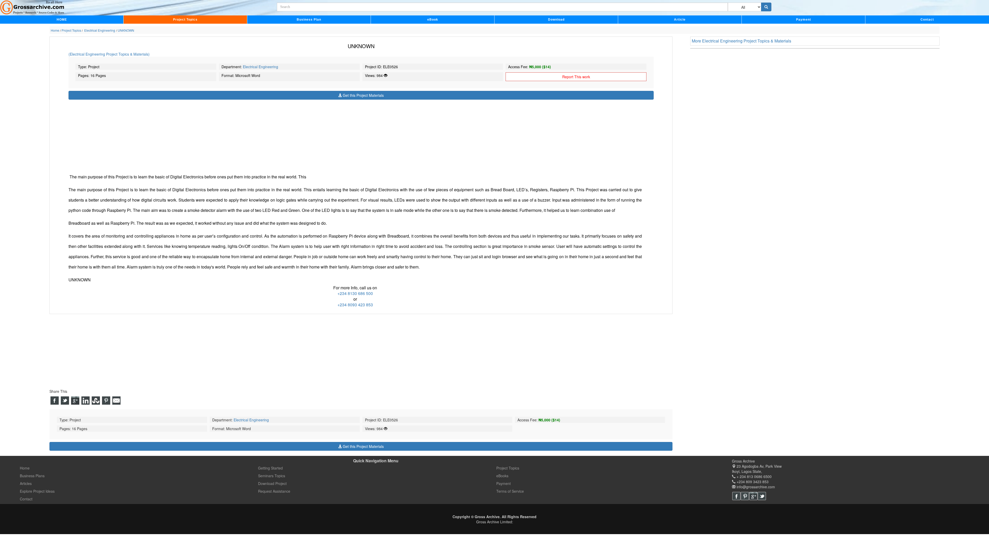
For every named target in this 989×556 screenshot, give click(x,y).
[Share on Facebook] (54, 400)
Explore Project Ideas (37, 491)
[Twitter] (762, 496)
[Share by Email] (116, 400)
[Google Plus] (753, 496)
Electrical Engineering (260, 66)
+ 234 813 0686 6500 (754, 476)
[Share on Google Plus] (75, 400)
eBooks (502, 475)
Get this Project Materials (363, 95)
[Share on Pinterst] (106, 400)
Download (556, 19)
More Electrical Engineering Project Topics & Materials (741, 41)
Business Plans (32, 475)
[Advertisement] (223, 136)
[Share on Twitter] (65, 400)
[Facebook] (736, 496)
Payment (803, 19)
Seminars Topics (271, 475)
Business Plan (309, 19)
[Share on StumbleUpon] (96, 400)
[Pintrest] (745, 496)
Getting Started (270, 468)
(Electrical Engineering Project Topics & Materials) (109, 54)
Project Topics (185, 19)
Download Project (272, 483)
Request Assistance (274, 491)
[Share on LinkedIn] (85, 400)
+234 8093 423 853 (355, 305)
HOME (62, 19)
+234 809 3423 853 (752, 481)
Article (680, 19)
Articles (26, 483)
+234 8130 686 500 (355, 293)
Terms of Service (510, 491)
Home (25, 468)
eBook (432, 19)
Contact (927, 19)
